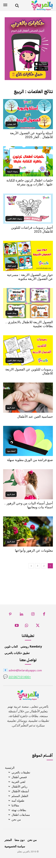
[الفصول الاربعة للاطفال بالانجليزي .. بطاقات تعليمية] (28, 303)
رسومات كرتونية (12, 171)
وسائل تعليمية (11, 313)
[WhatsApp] (26, 626)
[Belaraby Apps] (37, 5)
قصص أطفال (11, 266)
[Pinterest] (10, 615)
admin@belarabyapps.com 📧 (22, 670)
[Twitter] (38, 626)
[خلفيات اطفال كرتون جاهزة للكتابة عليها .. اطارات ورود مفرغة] (28, 161)
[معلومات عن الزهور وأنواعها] (28, 531)
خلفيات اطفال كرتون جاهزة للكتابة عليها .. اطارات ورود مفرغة (29, 182)
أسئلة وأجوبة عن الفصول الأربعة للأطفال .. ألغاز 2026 (31, 135)
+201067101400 (20, 677)
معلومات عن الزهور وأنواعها (34, 550)
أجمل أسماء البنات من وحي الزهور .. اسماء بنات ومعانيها (28, 505)
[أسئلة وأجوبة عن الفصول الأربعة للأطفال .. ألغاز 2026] (28, 114)
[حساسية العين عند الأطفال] (28, 398)
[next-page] (31, 565)
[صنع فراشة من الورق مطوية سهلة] (28, 441)
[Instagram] (33, 615)
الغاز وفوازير (11, 124)
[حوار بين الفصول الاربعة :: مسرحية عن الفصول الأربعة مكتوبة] (28, 256)
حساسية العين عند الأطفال (35, 416)
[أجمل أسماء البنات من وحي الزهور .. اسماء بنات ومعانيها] (28, 484)
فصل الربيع (11, 408)
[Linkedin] (22, 615)
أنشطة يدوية (11, 451)
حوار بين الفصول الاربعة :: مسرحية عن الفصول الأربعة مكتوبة (30, 277)
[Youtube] (17, 626)
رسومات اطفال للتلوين (14, 219)
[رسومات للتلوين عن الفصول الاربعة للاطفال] (28, 350)
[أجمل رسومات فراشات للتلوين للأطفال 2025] (28, 209)
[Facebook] (44, 615)
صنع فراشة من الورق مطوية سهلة (30, 460)
